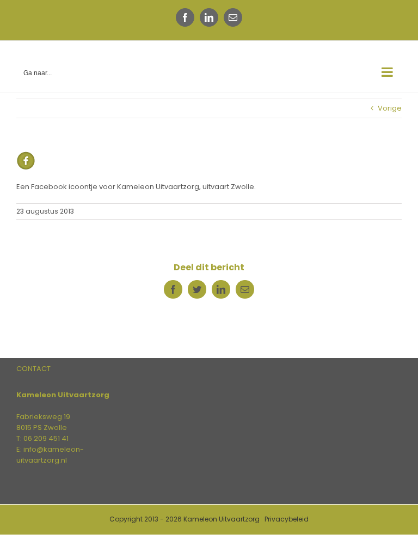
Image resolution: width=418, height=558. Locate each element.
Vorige (390, 108)
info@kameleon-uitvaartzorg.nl (50, 454)
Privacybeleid (287, 519)
